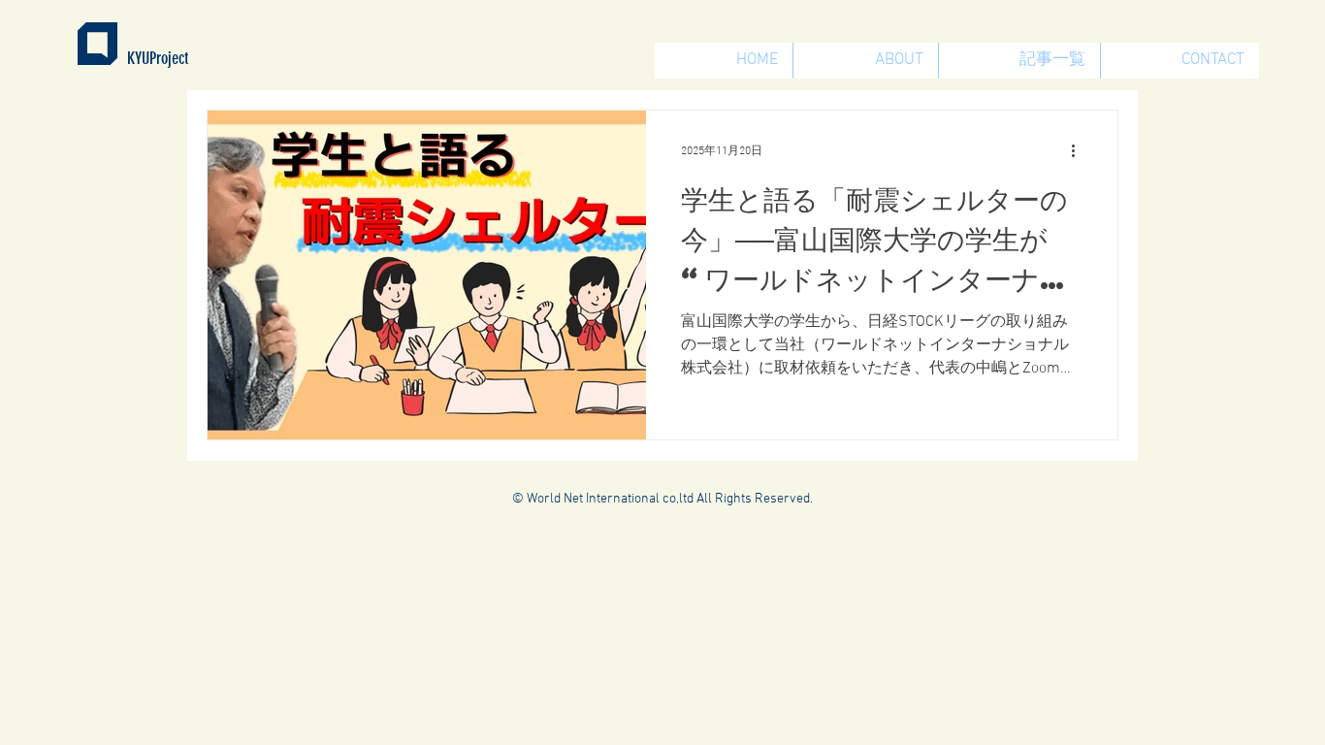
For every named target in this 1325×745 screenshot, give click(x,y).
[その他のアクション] (1079, 150)
